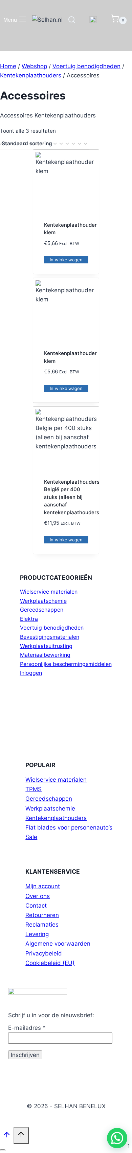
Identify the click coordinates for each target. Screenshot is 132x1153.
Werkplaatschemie (43, 600)
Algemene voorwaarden (57, 943)
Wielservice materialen (49, 591)
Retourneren (42, 915)
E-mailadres (27, 1027)
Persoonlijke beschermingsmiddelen (66, 664)
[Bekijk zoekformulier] (72, 20)
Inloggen (31, 672)
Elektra (29, 618)
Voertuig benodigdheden (52, 627)
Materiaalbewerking (45, 654)
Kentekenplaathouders (56, 818)
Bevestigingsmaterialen (49, 636)
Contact (36, 905)
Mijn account (42, 886)
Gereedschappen (41, 609)
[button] (117, 1138)
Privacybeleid (43, 953)
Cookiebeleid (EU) (49, 963)
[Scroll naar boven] (7, 1136)
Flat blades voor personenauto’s (68, 827)
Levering (37, 934)
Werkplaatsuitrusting (46, 646)
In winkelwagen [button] (66, 259)
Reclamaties (42, 924)
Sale (31, 837)
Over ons (37, 896)
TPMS (33, 789)
